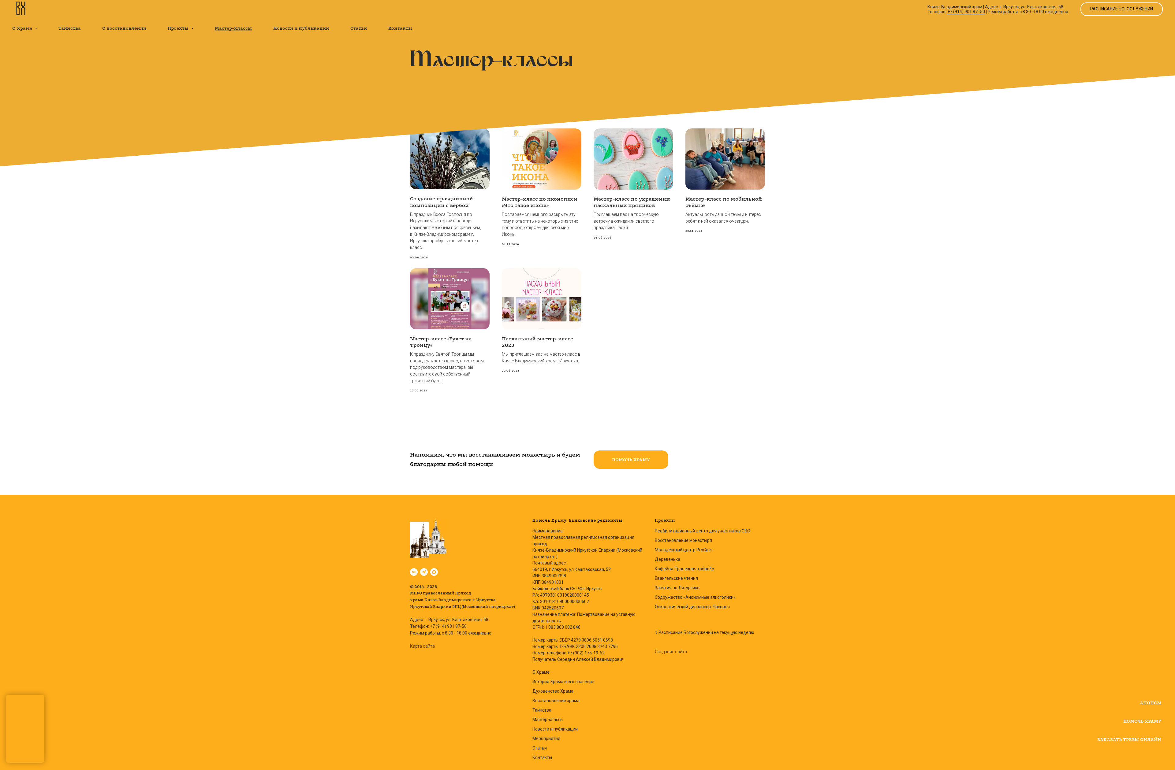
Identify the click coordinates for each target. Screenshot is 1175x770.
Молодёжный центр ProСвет (684, 549)
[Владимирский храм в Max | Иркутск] (434, 572)
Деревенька (667, 559)
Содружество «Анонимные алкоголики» (695, 597)
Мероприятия (546, 738)
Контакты (400, 28)
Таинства (69, 28)
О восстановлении (124, 28)
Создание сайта (671, 651)
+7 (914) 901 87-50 (448, 626)
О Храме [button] (22, 28)
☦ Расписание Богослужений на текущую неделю (704, 632)
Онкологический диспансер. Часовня (692, 606)
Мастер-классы (233, 28)
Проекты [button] (179, 28)
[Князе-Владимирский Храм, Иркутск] (414, 572)
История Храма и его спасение (563, 681)
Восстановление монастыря (683, 540)
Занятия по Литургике (677, 587)
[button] (631, 459)
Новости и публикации (301, 28)
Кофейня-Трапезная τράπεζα (684, 568)
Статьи (358, 28)
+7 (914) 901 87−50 (966, 11)
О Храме (541, 672)
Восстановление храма (556, 700)
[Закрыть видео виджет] (43, 696)
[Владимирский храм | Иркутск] (424, 572)
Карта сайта (422, 646)
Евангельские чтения (676, 578)
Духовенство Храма (552, 691)
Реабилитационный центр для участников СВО (702, 530)
